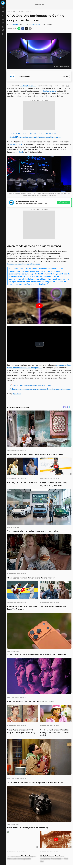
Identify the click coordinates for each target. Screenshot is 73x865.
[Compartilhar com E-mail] (26, 28)
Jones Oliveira (35, 24)
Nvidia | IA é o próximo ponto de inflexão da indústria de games (35, 137)
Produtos (21, 11)
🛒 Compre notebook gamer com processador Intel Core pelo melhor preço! (40, 389)
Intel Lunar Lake (49, 91)
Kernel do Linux (16, 144)
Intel (21, 152)
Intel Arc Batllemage (28, 86)
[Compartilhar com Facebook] (22, 28)
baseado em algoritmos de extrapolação (23, 264)
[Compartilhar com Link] (30, 28)
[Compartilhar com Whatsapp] (18, 28)
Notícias (15, 11)
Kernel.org (17, 394)
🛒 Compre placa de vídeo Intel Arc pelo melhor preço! (31, 385)
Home (8, 11)
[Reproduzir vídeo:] (39, 306)
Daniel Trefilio (15, 24)
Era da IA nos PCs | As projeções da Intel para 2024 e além (33, 133)
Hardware (28, 11)
